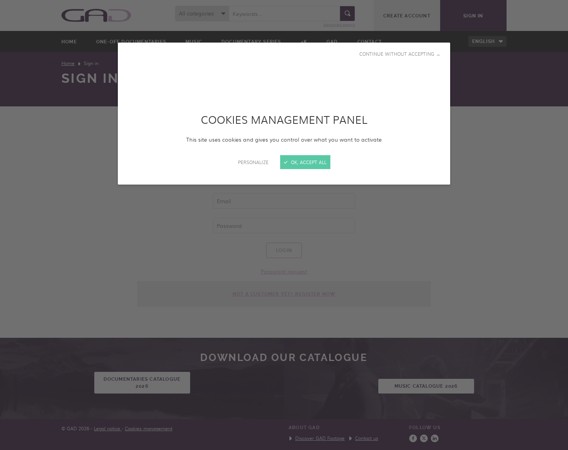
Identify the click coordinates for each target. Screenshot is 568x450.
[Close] (284, 225)
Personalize (253, 162)
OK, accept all (308, 162)
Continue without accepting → (399, 53)
